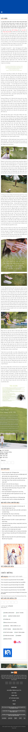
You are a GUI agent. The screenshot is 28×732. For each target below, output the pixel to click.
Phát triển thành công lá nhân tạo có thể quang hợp (13, 497)
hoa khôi (23, 30)
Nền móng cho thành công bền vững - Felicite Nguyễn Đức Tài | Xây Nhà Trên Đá (13, 708)
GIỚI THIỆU (14, 693)
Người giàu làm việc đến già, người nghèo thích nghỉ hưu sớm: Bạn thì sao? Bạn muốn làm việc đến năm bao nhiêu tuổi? (14, 480)
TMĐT (15, 718)
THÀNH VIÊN (14, 695)
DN (14, 672)
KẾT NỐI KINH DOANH (14, 698)
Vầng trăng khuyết (7, 31)
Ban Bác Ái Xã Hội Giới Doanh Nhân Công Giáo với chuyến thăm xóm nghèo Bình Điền (13, 715)
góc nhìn (10, 718)
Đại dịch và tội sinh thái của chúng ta (10, 484)
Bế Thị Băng (14, 30)
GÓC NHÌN (4, 18)
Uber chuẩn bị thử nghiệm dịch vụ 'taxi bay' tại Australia (14, 531)
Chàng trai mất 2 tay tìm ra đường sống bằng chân (13, 499)
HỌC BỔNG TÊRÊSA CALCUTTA (14, 690)
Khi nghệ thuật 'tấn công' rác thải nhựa (10, 513)
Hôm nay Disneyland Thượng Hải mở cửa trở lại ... (13, 491)
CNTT (20, 718)
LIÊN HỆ (14, 700)
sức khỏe (4, 718)
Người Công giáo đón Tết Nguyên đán (10, 472)
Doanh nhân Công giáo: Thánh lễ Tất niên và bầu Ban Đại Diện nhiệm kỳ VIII (14, 711)
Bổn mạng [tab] (4, 576)
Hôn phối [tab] (19, 576)
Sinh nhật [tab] (12, 576)
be (24, 718)
